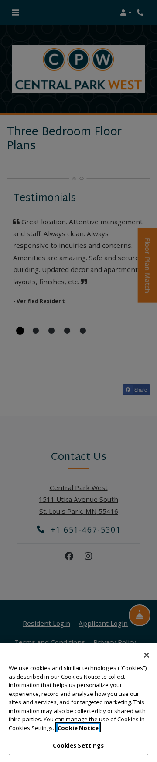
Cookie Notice (78, 728)
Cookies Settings (78, 745)
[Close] (146, 655)
